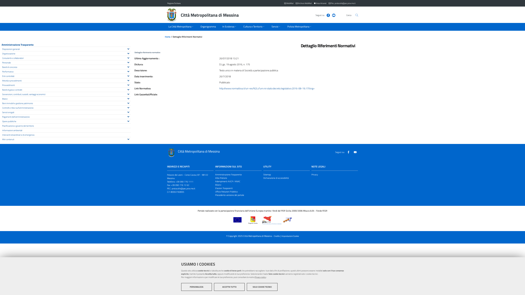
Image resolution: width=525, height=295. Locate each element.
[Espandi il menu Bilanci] (128, 98)
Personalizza (196, 286)
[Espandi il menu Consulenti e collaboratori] (128, 57)
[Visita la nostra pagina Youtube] (332, 15)
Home (167, 36)
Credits (277, 236)
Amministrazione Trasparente (17, 45)
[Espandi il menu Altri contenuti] (128, 139)
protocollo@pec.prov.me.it (183, 188)
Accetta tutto (229, 286)
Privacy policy (260, 277)
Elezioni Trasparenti (224, 188)
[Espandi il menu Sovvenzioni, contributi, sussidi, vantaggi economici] (128, 93)
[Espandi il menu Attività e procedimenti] (128, 80)
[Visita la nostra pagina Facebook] (327, 15)
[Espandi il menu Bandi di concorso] (128, 66)
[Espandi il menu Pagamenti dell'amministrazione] (128, 116)
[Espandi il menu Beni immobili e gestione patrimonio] (128, 102)
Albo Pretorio (221, 178)
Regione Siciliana (174, 3)
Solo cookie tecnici (262, 286)
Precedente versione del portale (229, 195)
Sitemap (267, 174)
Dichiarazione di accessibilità (276, 178)
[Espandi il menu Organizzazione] (128, 53)
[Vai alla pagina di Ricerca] (357, 15)
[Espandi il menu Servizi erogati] (128, 111)
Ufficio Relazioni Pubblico (226, 191)
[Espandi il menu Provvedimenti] (128, 84)
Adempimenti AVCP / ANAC (227, 181)
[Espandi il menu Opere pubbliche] (128, 121)
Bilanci (218, 184)
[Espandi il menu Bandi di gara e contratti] (128, 89)
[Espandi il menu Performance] (128, 71)
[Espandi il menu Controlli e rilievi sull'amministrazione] (128, 107)
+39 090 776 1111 (184, 181)
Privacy (314, 174)
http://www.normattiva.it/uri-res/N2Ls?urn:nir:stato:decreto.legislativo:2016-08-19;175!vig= (267, 88)
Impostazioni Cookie (290, 236)
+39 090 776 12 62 (180, 185)
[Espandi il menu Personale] (128, 62)
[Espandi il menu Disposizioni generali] (128, 48)
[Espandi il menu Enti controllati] (128, 75)
